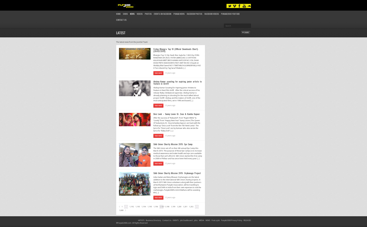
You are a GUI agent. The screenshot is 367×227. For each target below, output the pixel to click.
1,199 (173, 206)
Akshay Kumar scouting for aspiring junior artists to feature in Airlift (177, 82)
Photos (148, 13)
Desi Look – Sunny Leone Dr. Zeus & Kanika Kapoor (176, 114)
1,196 (156, 206)
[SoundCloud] (249, 6)
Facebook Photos (194, 13)
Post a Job (216, 220)
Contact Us (121, 19)
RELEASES (247, 220)
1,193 (137, 206)
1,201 (185, 206)
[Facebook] (239, 6)
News (132, 13)
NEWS (208, 220)
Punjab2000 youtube (230, 13)
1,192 (131, 206)
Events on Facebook (162, 13)
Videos (140, 13)
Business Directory (153, 220)
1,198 (167, 206)
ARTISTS (141, 220)
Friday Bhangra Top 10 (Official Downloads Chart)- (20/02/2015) (175, 50)
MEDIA (201, 220)
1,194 (143, 206)
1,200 (179, 206)
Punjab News (179, 13)
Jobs (196, 220)
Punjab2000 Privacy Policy (231, 220)
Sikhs (125, 13)
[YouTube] (244, 6)
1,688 (121, 210)
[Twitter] (229, 6)
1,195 (150, 206)
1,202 (191, 206)
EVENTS (176, 220)
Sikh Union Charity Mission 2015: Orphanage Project (177, 173)
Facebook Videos (211, 13)
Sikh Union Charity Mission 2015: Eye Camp (172, 144)
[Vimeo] (234, 6)
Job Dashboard (186, 220)
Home (118, 13)
